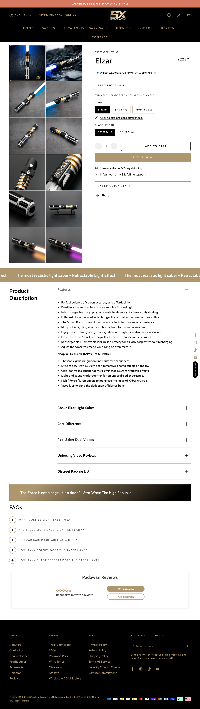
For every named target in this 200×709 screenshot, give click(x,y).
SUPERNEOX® (25, 697)
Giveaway (55, 667)
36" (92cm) (127, 133)
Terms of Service (99, 661)
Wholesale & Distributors (65, 678)
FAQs (52, 650)
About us (15, 644)
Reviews (14, 678)
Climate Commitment (103, 673)
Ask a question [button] (126, 596)
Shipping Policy (98, 656)
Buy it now (143, 157)
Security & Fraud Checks (104, 667)
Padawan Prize (59, 656)
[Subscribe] (188, 646)
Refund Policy (97, 650)
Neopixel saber (19, 656)
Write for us (56, 661)
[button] (169, 15)
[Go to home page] (118, 15)
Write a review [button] (126, 588)
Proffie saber (17, 661)
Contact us (16, 650)
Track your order (60, 644)
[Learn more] (155, 73)
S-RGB (104, 110)
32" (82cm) (106, 133)
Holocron (15, 673)
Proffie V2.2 (143, 110)
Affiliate (54, 673)
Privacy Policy (98, 644)
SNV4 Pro (122, 110)
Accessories (17, 667)
